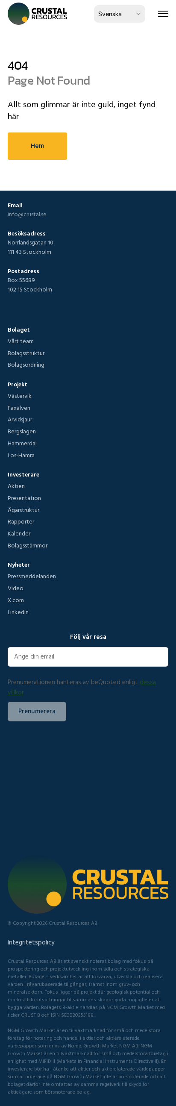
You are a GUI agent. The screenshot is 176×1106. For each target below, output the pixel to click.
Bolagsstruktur (26, 353)
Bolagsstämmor (27, 545)
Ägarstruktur (23, 510)
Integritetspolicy (31, 942)
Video (15, 588)
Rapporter (21, 521)
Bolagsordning (26, 364)
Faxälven (19, 408)
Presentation (24, 498)
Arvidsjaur (20, 419)
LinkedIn (18, 612)
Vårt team (21, 341)
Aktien (16, 486)
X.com (16, 600)
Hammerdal (22, 443)
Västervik (20, 396)
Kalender (19, 533)
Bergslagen (22, 431)
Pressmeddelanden (32, 576)
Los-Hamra (21, 455)
